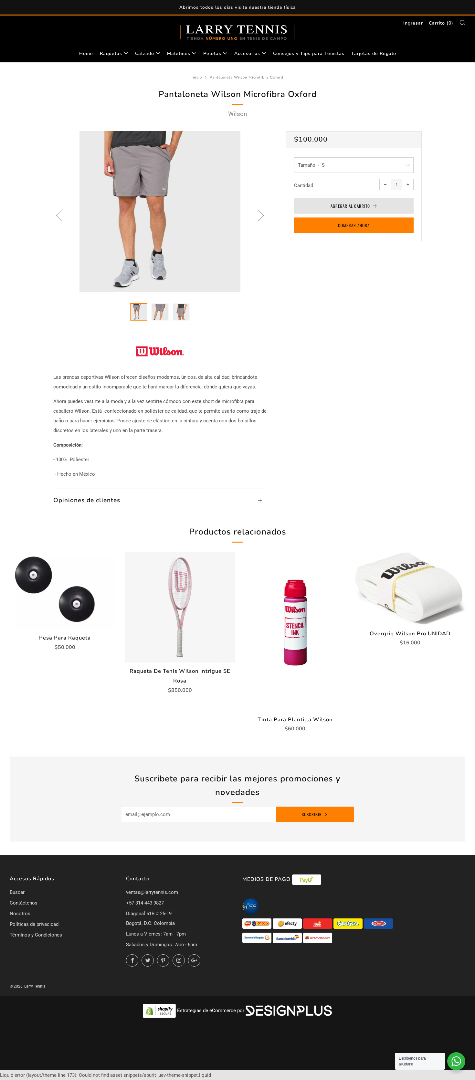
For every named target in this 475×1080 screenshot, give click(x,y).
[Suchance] (378, 923)
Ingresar (413, 23)
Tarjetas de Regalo (373, 53)
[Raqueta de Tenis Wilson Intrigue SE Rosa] (180, 607)
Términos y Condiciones (36, 935)
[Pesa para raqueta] (65, 590)
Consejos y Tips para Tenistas (308, 53)
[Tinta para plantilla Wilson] (295, 631)
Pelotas (212, 53)
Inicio (197, 77)
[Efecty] (288, 923)
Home (86, 53)
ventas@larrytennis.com (152, 892)
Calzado (144, 53)
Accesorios (247, 53)
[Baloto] (257, 923)
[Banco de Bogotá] (257, 937)
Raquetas (111, 53)
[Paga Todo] (318, 923)
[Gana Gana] (348, 923)
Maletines (178, 53)
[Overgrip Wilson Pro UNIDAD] (410, 588)
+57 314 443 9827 (145, 903)
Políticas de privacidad (34, 924)
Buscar (17, 892)
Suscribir (312, 814)
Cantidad (303, 185)
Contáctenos (23, 903)
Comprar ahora (354, 225)
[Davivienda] (317, 937)
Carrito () (441, 23)
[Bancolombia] (288, 937)
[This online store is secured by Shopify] (160, 1010)
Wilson (237, 114)
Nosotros (20, 913)
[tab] (138, 312)
